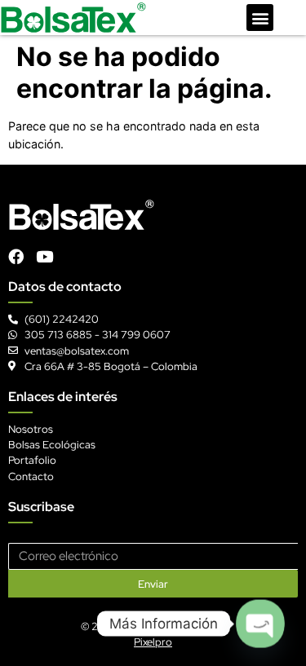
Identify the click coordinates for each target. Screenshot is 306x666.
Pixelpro (153, 642)
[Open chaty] (260, 623)
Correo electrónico (55, 537)
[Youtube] (44, 256)
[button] (259, 17)
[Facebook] (16, 256)
